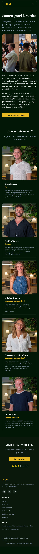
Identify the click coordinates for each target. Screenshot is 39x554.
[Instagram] (4, 491)
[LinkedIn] (9, 491)
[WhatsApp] (15, 491)
